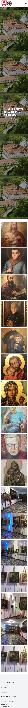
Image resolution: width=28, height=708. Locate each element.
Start (7, 118)
